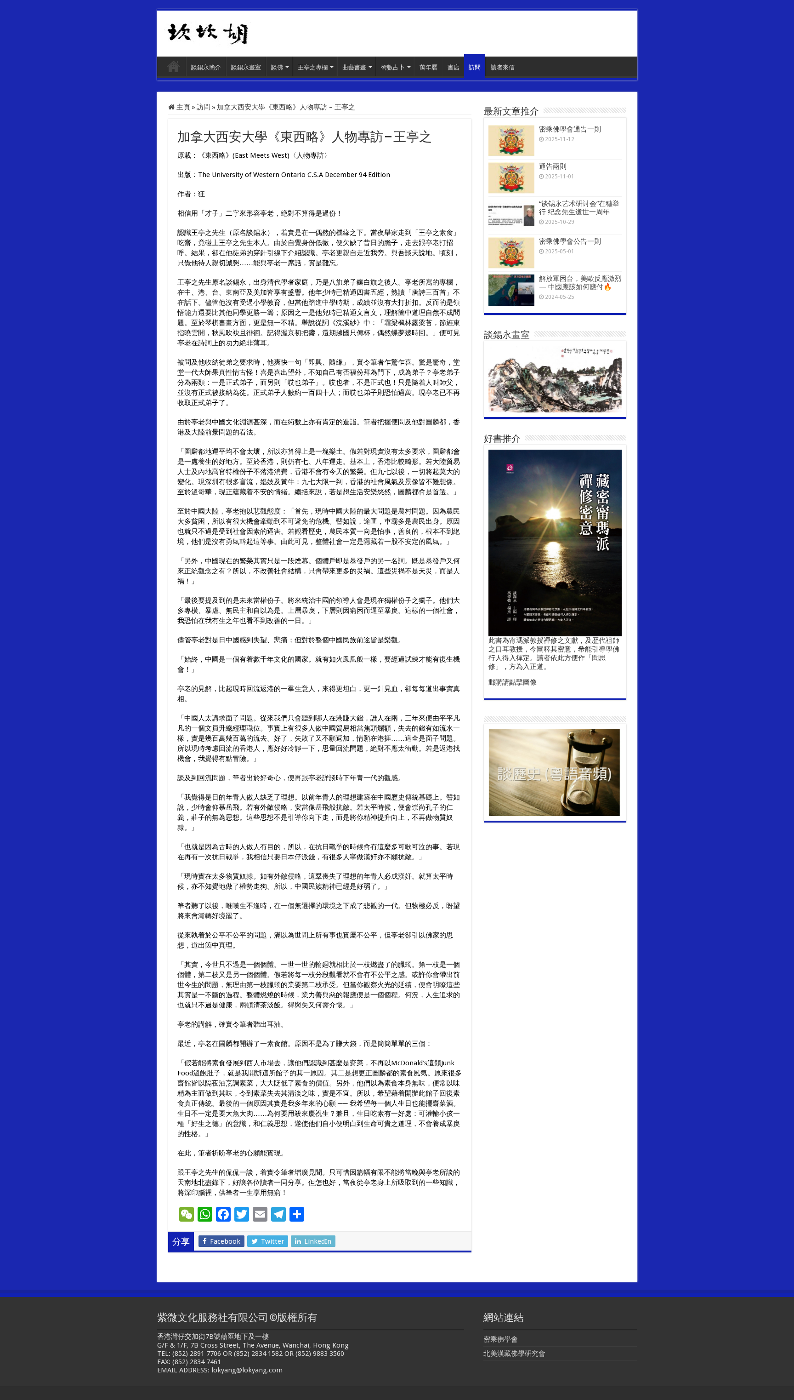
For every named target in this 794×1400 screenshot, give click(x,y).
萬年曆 (428, 67)
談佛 (277, 67)
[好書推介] (555, 542)
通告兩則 (553, 166)
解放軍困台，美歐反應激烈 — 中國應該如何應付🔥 (580, 282)
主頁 (174, 66)
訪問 (475, 67)
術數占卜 (393, 67)
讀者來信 (503, 67)
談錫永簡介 (206, 67)
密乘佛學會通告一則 (570, 129)
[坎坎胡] (207, 32)
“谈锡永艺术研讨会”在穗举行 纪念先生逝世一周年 (579, 208)
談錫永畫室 (246, 67)
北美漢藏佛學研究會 (514, 1353)
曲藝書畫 (354, 67)
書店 (453, 67)
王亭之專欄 (313, 67)
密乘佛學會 (500, 1339)
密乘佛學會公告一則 (570, 241)
